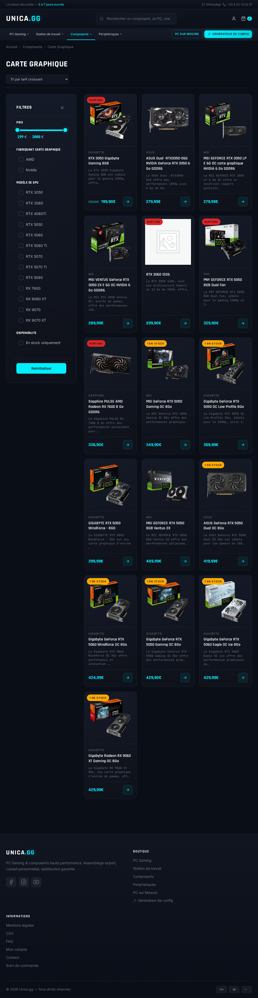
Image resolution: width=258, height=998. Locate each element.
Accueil (11, 47)
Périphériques (109, 34)
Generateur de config (155, 900)
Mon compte (16, 949)
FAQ (9, 941)
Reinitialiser (41, 368)
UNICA (23, 19)
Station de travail (48, 34)
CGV (10, 933)
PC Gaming (18, 34)
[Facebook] (11, 882)
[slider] (17, 130)
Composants (79, 34)
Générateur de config (230, 34)
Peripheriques (144, 884)
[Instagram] (24, 882)
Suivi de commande (22, 965)
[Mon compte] (234, 18)
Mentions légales (20, 925)
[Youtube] (36, 882)
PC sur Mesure (187, 34)
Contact (12, 957)
